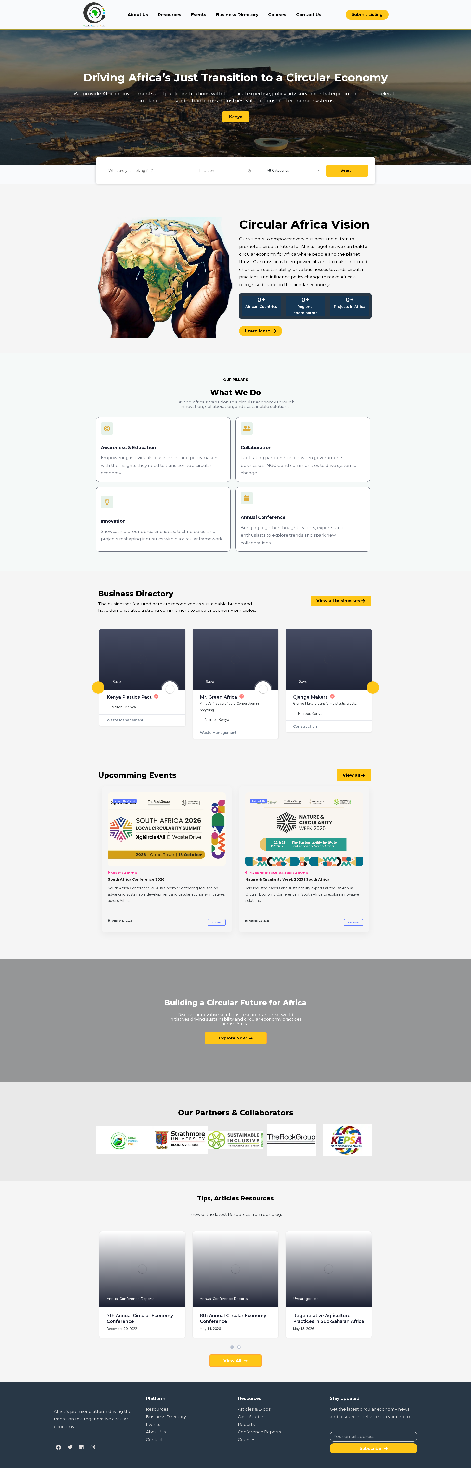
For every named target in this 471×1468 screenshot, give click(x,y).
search (346, 170)
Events (198, 14)
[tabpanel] (142, 1288)
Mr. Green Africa (218, 697)
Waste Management (125, 720)
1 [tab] (232, 1347)
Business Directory (237, 14)
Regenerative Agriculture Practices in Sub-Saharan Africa (328, 1318)
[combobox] (295, 171)
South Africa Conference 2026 (136, 879)
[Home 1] (167, 829)
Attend (217, 922)
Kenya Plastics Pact (129, 697)
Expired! (353, 922)
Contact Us (308, 14)
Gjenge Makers (310, 697)
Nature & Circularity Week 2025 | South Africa (287, 879)
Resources (169, 14)
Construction (305, 726)
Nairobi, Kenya (123, 707)
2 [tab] (239, 1347)
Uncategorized (306, 1299)
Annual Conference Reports (130, 1299)
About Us (138, 14)
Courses (277, 14)
